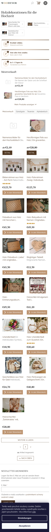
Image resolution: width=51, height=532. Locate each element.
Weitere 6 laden (25, 440)
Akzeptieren (24, 526)
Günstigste (20, 112)
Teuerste (30, 112)
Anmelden (8, 503)
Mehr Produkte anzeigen (24, 105)
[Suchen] (32, 3)
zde (34, 512)
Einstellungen (24, 518)
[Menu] (45, 3)
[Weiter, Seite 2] (25, 447)
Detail (7, 153)
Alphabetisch (42, 112)
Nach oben (26, 458)
